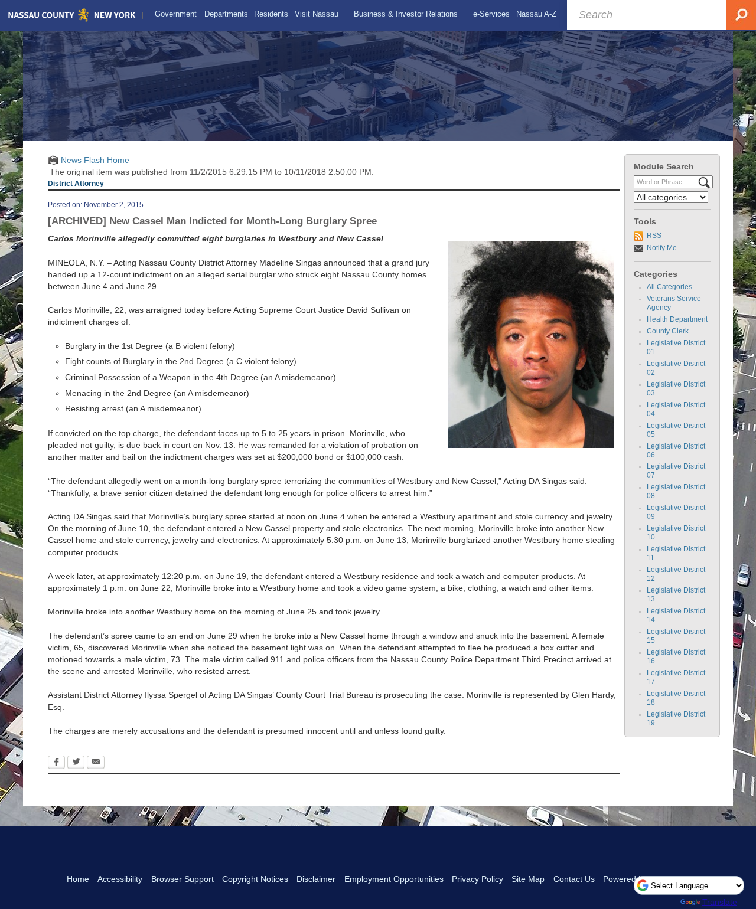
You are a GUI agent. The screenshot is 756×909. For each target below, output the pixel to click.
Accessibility (119, 879)
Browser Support (182, 879)
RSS (654, 235)
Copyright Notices (255, 879)
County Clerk (668, 331)
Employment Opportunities (394, 879)
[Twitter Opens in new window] (75, 763)
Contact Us (574, 879)
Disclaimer (315, 879)
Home (78, 879)
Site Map (528, 879)
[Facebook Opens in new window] (56, 763)
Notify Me (662, 247)
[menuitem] (175, 14)
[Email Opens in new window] (96, 763)
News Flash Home (95, 160)
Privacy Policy (477, 879)
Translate (719, 902)
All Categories (669, 286)
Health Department (677, 319)
